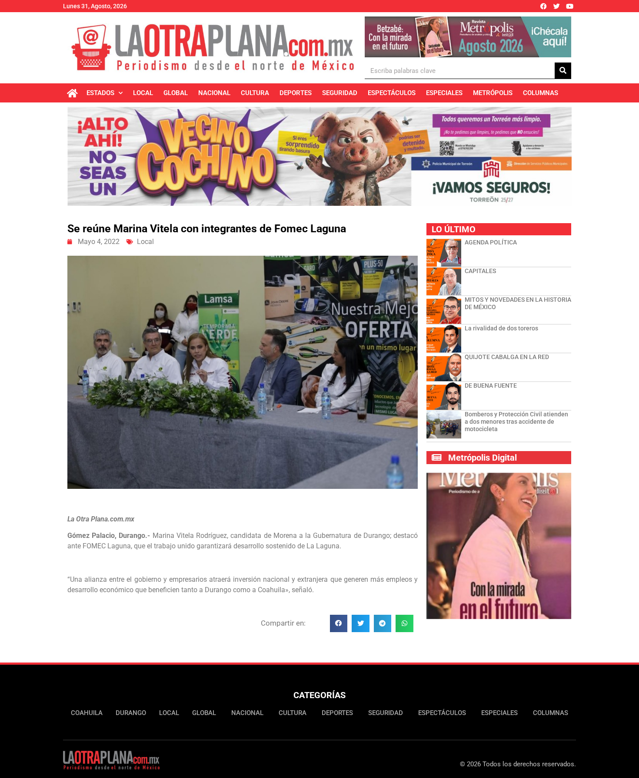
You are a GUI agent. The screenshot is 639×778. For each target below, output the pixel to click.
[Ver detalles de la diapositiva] (468, 36)
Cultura (255, 93)
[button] (339, 624)
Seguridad (339, 93)
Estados (100, 93)
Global (175, 93)
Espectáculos (392, 93)
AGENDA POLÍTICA (491, 242)
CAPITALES (480, 270)
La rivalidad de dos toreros (501, 328)
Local (143, 93)
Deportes (296, 93)
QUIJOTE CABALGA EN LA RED (507, 356)
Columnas (540, 93)
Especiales (444, 93)
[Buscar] (563, 71)
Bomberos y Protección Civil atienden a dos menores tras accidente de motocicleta (516, 421)
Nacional (214, 93)
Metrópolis (493, 93)
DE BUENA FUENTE (491, 385)
